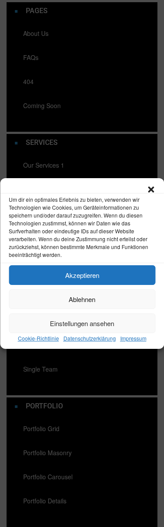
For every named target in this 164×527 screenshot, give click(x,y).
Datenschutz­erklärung (89, 338)
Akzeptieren (82, 275)
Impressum (133, 338)
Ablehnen (82, 299)
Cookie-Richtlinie (38, 338)
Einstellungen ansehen (82, 323)
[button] (151, 189)
